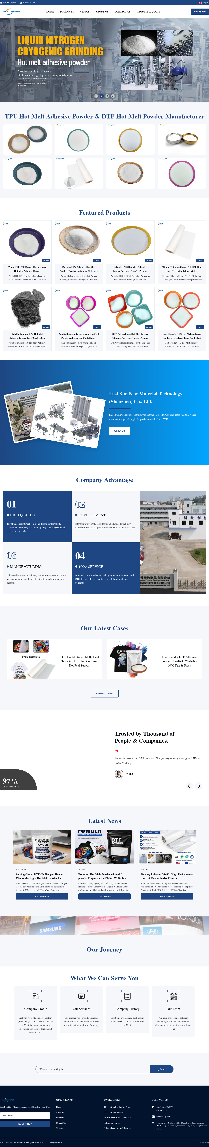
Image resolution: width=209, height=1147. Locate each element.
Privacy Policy (203, 1142)
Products (67, 11)
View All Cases (104, 693)
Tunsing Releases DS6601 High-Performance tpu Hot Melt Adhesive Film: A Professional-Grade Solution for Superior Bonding (167, 880)
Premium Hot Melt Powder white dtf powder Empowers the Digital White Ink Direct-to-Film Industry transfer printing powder (102, 880)
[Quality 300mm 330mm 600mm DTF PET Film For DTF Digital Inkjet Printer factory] (182, 242)
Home (50, 11)
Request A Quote (148, 11)
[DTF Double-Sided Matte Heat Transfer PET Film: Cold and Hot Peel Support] (31, 659)
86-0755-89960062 (165, 1107)
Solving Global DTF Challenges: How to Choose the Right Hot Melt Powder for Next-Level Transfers (39, 878)
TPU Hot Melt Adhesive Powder (118, 1107)
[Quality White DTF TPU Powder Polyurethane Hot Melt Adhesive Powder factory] (27, 242)
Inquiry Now (200, 11)
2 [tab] (101, 96)
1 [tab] (96, 96)
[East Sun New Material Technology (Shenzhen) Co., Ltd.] (12, 11)
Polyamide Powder (112, 1122)
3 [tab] (107, 96)
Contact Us (122, 11)
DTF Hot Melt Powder (114, 1112)
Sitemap (59, 1128)
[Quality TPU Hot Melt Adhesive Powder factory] (104, 60)
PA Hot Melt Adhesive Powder (117, 1117)
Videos (85, 11)
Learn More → (42, 896)
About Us (102, 11)
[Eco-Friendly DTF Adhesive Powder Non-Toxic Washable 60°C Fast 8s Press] (130, 659)
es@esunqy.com (29, 2)
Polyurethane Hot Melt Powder (117, 1128)
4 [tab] (112, 96)
